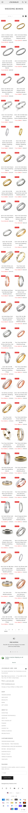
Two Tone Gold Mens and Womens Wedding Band (21, 469)
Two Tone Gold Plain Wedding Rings (21, 343)
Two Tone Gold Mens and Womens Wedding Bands (21, 368)
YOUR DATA (5, 759)
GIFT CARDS (5, 705)
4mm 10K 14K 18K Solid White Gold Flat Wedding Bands (21, 193)
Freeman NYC (13, 783)
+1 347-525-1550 (9, 681)
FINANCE (4, 723)
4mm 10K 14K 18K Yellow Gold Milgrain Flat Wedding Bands (7, 193)
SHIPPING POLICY (6, 751)
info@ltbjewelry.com (10, 684)
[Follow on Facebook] (2, 788)
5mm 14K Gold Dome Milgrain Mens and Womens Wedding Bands (21, 218)
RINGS (3, 702)
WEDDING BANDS (6, 695)
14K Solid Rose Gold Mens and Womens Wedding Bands (7, 318)
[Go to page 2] (22, 629)
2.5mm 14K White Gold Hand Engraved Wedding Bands (20, 568)
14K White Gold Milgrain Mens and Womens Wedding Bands (7, 543)
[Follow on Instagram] (6, 788)
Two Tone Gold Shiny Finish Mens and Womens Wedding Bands (21, 419)
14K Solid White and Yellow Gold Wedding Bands (7, 267)
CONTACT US (5, 728)
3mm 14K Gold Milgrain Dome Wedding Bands (20, 90)
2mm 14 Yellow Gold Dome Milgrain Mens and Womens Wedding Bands (7, 37)
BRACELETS (5, 700)
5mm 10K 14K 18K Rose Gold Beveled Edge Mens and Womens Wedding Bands (7, 569)
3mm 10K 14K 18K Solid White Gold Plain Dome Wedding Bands (20, 116)
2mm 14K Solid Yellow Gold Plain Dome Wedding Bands (21, 36)
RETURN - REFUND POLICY (8, 749)
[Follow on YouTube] (14, 788)
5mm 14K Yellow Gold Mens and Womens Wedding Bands (21, 618)
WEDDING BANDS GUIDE (8, 741)
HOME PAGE (5, 713)
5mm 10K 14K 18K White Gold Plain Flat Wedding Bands (7, 344)
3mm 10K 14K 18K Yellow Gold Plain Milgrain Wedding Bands (21, 143)
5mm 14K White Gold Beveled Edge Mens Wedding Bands (21, 542)
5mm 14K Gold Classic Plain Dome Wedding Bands (7, 217)
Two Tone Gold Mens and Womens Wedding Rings (21, 594)
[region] (14, 643)
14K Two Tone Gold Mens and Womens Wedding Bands (7, 493)
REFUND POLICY (6, 733)
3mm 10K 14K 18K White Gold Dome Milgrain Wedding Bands (7, 143)
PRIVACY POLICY (6, 754)
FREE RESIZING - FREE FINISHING (10, 744)
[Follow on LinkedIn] (22, 788)
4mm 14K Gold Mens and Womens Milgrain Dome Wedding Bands (20, 168)
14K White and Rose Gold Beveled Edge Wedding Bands (7, 292)
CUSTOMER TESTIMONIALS (9, 715)
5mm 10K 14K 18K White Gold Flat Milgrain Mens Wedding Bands (21, 319)
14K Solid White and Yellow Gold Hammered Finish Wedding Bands (20, 293)
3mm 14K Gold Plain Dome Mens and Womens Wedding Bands (7, 117)
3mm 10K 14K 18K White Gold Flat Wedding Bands (7, 243)
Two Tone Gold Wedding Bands (20, 266)
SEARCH (4, 725)
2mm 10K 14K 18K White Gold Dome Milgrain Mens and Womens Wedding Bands (7, 64)
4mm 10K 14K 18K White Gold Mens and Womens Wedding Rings (7, 369)
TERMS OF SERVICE (7, 731)
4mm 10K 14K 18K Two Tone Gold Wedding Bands (21, 243)
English (17, 792)
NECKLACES (5, 697)
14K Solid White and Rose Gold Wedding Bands (7, 469)
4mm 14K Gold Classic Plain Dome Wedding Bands (7, 168)
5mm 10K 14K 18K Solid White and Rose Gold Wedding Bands (20, 394)
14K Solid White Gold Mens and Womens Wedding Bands (7, 517)
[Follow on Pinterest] (10, 788)
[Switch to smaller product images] (25, 16)
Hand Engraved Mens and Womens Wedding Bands (21, 517)
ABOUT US (4, 718)
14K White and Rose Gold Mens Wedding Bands (7, 394)
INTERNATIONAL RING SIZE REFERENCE (12, 746)
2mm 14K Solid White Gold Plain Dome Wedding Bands (21, 62)
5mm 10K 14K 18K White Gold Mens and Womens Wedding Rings (7, 619)
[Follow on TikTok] (18, 788)
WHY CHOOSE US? (6, 720)
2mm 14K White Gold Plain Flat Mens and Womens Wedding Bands (7, 91)
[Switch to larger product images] (23, 16)
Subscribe (7, 778)
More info (14, 662)
